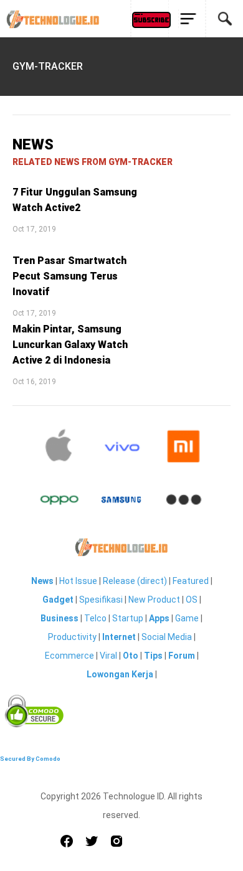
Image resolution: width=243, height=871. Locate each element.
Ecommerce (69, 656)
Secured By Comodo (30, 758)
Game (187, 618)
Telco (95, 618)
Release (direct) (135, 581)
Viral (108, 656)
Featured (191, 581)
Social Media (166, 637)
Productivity (72, 637)
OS (192, 600)
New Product (154, 600)
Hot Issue (78, 581)
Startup (127, 618)
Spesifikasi (101, 600)
